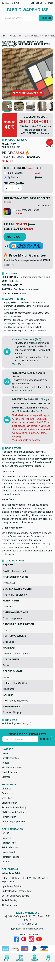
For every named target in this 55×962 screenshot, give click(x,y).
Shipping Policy (9, 802)
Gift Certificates (10, 758)
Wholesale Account (12, 767)
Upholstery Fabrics (11, 886)
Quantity (14, 183)
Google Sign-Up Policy (13, 821)
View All (6, 861)
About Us (6, 788)
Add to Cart (14, 236)
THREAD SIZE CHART (44, 206)
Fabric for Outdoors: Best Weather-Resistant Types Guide (25, 880)
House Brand (8, 852)
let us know (26, 390)
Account (6, 762)
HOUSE (13, 144)
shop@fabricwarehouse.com (29, 928)
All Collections (9, 905)
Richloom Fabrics (10, 857)
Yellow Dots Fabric (11, 873)
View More (18, 364)
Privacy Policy (9, 816)
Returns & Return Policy (14, 807)
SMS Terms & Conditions (14, 812)
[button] (48, 74)
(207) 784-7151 (12, 2)
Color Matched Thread (27, 210)
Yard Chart (7, 798)
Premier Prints (9, 842)
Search (46, 18)
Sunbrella (6, 838)
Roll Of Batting (9, 900)
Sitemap (49, 2)
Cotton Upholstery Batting (15, 895)
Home (5, 753)
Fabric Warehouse (11, 847)
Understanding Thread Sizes (16, 891)
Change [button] (44, 399)
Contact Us (36, 2)
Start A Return (9, 772)
